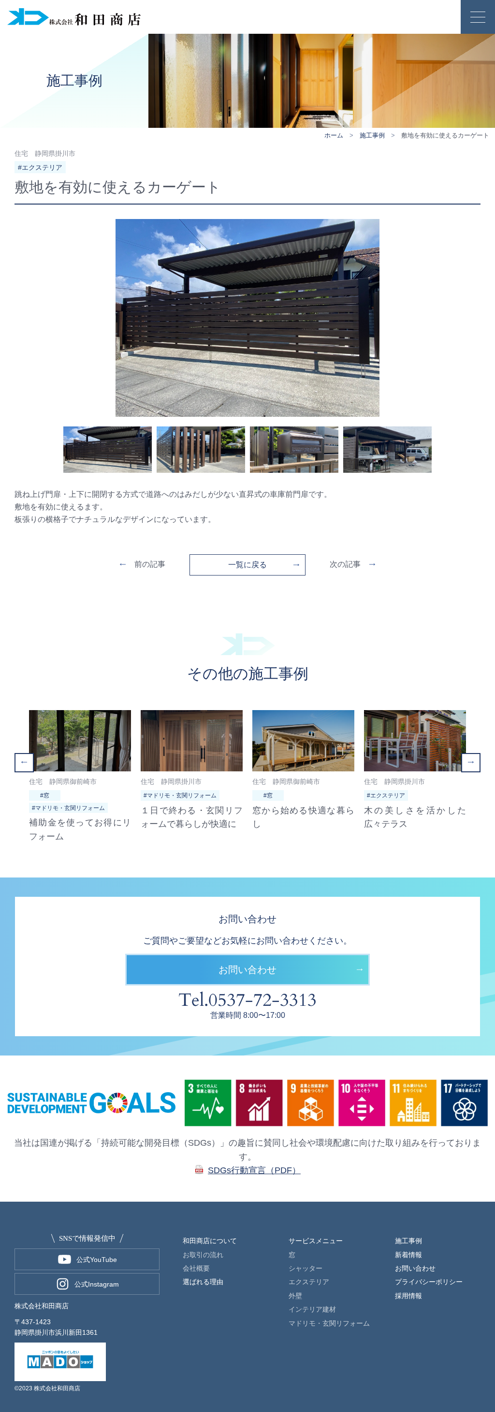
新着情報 (408, 1255)
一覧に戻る (247, 565)
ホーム (333, 135)
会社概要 (196, 1268)
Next (470, 762)
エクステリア (309, 1282)
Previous (24, 762)
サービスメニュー (316, 1241)
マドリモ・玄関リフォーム (329, 1323)
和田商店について (210, 1241)
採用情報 (408, 1296)
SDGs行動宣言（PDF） (254, 1170)
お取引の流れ (203, 1255)
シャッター (305, 1268)
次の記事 (345, 564)
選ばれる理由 (203, 1282)
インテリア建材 (312, 1309)
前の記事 (149, 564)
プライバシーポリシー (429, 1282)
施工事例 (372, 135)
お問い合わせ (247, 969)
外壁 (295, 1296)
